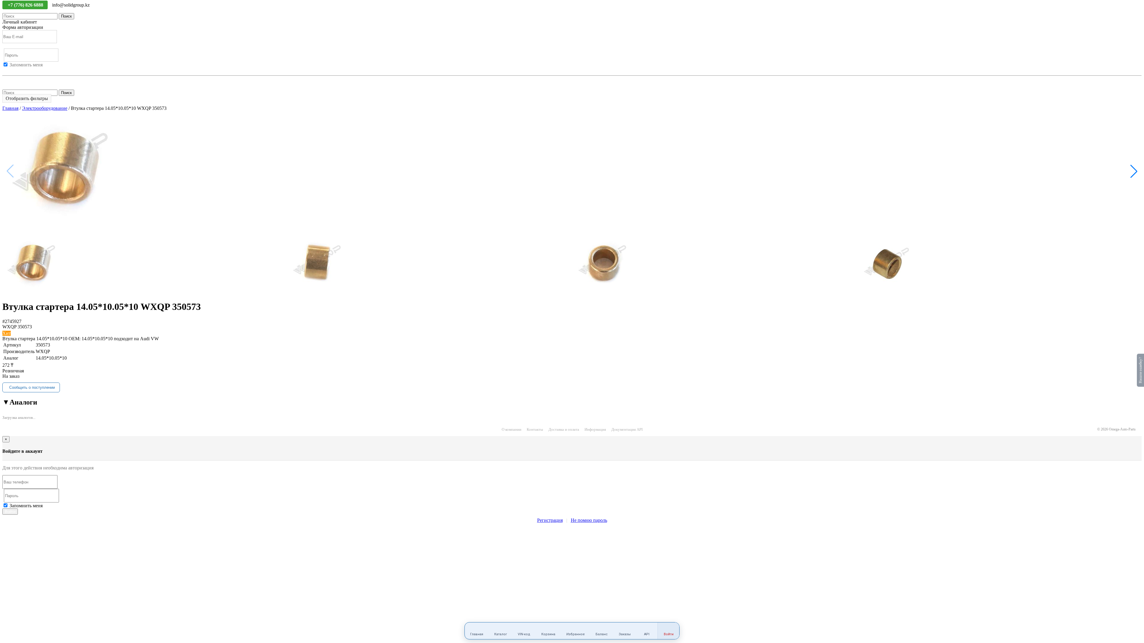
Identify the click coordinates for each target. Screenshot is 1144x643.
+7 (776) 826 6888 (26, 4)
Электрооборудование (44, 108)
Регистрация (29, 70)
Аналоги (19, 402)
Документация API (627, 429)
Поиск (66, 16)
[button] (1133, 171)
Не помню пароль (20, 80)
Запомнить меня (26, 64)
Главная (10, 108)
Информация (595, 429)
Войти (8, 70)
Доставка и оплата (563, 429)
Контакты (535, 429)
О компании (511, 429)
